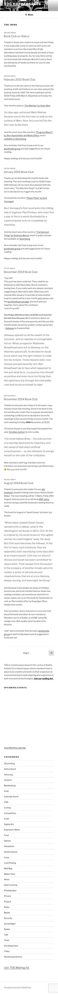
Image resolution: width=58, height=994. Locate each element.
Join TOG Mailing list (16, 967)
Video (7, 951)
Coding (7, 807)
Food (6, 835)
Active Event (10, 769)
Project (7, 901)
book (6, 791)
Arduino (8, 780)
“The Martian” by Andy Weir (37, 105)
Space (7, 929)
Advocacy (8, 774)
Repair (7, 912)
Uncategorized (11, 946)
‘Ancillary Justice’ (17, 432)
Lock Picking (10, 863)
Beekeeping (10, 785)
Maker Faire (9, 874)
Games (7, 841)
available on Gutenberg (15, 139)
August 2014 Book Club (18, 483)
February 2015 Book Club (19, 79)
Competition (10, 813)
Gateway (10, 328)
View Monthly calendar (15, 748)
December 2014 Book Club (20, 272)
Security (8, 918)
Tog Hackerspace (22, 4)
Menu (30, 15)
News (6, 879)
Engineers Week (12, 830)
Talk (6, 934)
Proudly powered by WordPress (17, 987)
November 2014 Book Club (21, 399)
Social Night (10, 924)
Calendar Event (11, 796)
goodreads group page (18, 301)
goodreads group (12, 149)
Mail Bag (8, 868)
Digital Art (9, 824)
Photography (10, 890)
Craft (6, 819)
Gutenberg (25, 239)
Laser (6, 857)
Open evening (10, 885)
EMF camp (44, 499)
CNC (6, 802)
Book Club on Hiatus (16, 36)
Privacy (7, 896)
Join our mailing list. (43, 678)
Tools (6, 940)
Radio (6, 907)
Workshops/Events (13, 957)
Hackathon (9, 846)
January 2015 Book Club (19, 172)
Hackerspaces (11, 852)
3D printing (9, 763)
